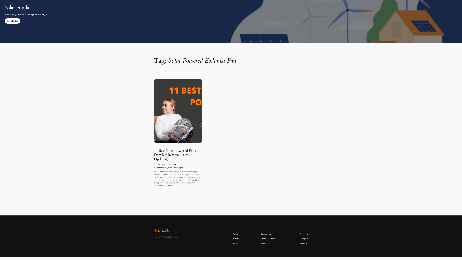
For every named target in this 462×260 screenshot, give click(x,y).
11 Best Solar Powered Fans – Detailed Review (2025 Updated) (176, 155)
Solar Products (161, 168)
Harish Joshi (175, 164)
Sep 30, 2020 (159, 164)
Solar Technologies (175, 168)
